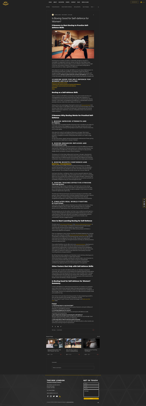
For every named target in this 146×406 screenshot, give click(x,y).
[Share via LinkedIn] (58, 326)
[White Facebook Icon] (144, 200)
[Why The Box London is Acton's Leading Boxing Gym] (73, 343)
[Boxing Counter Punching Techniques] (91, 343)
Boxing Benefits (77, 6)
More (92, 6)
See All (98, 336)
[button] (61, 2)
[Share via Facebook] (52, 326)
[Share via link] (60, 326)
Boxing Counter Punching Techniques (91, 350)
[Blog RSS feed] (60, 396)
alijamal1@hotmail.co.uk (52, 393)
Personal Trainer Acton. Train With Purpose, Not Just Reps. (54, 350)
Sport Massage (86, 6)
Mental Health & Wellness (67, 6)
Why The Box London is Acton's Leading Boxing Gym (72, 350)
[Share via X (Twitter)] (55, 326)
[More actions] (93, 14)
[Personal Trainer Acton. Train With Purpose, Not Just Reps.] (54, 343)
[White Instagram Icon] (144, 206)
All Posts (48, 6)
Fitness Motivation (55, 6)
